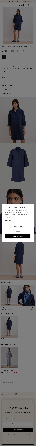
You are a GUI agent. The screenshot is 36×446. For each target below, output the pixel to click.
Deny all (18, 231)
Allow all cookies (18, 236)
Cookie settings (18, 226)
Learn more (8, 220)
